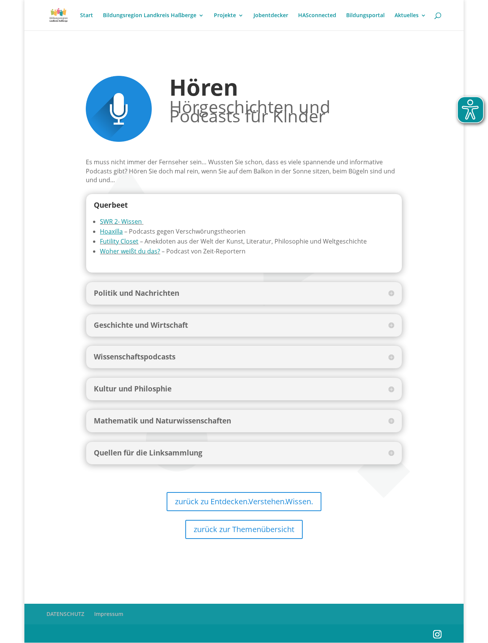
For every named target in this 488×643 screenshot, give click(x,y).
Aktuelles (407, 16)
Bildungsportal (365, 16)
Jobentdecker (271, 16)
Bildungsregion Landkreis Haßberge (149, 16)
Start (86, 16)
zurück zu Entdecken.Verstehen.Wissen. (244, 501)
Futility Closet (119, 241)
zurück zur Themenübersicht (244, 529)
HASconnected (317, 16)
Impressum (108, 613)
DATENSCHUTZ (65, 613)
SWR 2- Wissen (121, 221)
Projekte (225, 16)
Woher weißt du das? (130, 251)
